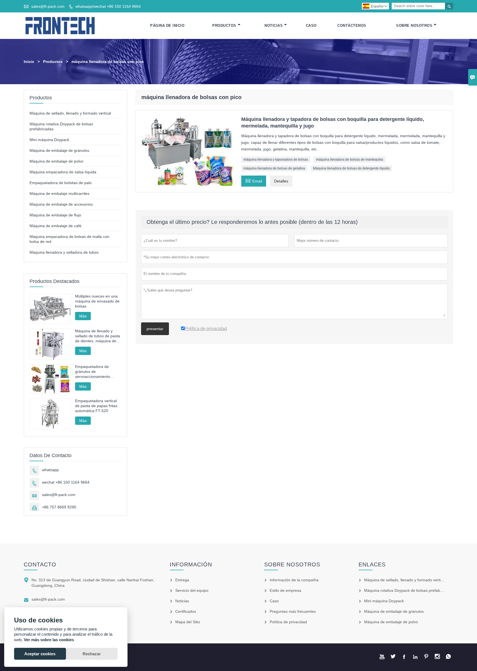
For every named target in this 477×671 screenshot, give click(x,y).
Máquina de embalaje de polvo (56, 161)
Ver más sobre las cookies (49, 639)
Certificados (185, 611)
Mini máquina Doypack (49, 139)
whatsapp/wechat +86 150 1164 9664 (108, 6)
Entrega (182, 580)
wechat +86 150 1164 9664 (65, 482)
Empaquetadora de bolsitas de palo (61, 183)
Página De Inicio (167, 25)
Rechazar (92, 653)
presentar (155, 329)
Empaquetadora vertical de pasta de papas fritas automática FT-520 (96, 406)
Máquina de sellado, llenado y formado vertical (70, 113)
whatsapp (50, 470)
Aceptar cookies (39, 653)
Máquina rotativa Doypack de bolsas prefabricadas (408, 590)
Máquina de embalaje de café (55, 226)
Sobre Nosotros (414, 25)
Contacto (40, 564)
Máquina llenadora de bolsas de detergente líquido (351, 168)
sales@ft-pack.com (48, 6)
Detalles (281, 181)
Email (253, 180)
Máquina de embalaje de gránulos (59, 150)
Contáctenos (351, 25)
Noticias (273, 25)
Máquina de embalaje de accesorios (61, 204)
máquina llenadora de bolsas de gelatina (274, 168)
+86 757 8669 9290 (59, 507)
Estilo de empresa (285, 590)
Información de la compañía (294, 580)
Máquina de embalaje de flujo (55, 215)
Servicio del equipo (191, 590)
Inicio (29, 61)
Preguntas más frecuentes (293, 611)
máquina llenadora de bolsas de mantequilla (349, 159)
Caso (311, 25)
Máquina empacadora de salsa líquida (63, 172)
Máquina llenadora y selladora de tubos (64, 252)
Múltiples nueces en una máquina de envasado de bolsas (97, 301)
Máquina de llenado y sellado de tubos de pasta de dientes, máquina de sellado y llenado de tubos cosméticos (98, 336)
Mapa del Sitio (187, 622)
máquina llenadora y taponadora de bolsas (275, 159)
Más (83, 316)
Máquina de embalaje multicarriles (59, 193)
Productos (224, 25)
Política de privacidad (288, 622)
